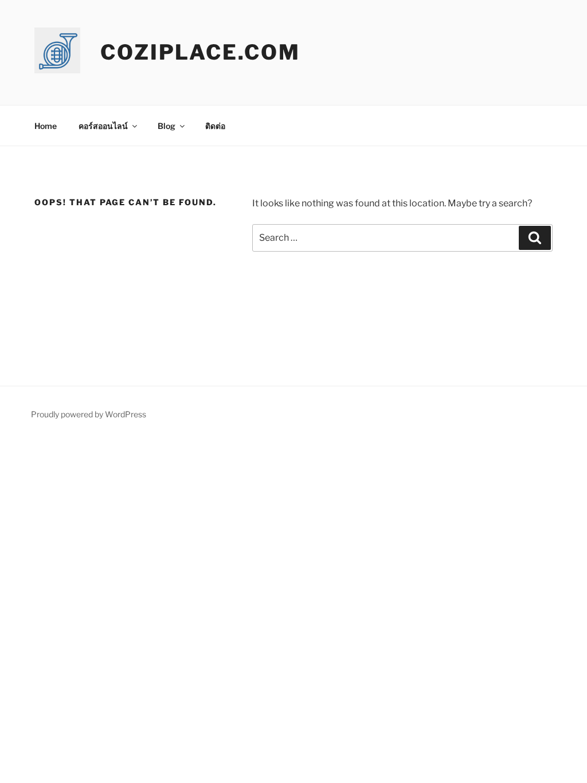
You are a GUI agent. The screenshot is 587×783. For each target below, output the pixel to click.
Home (45, 126)
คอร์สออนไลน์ (103, 126)
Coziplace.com (200, 52)
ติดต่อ (215, 126)
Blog (166, 126)
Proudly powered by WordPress (88, 414)
